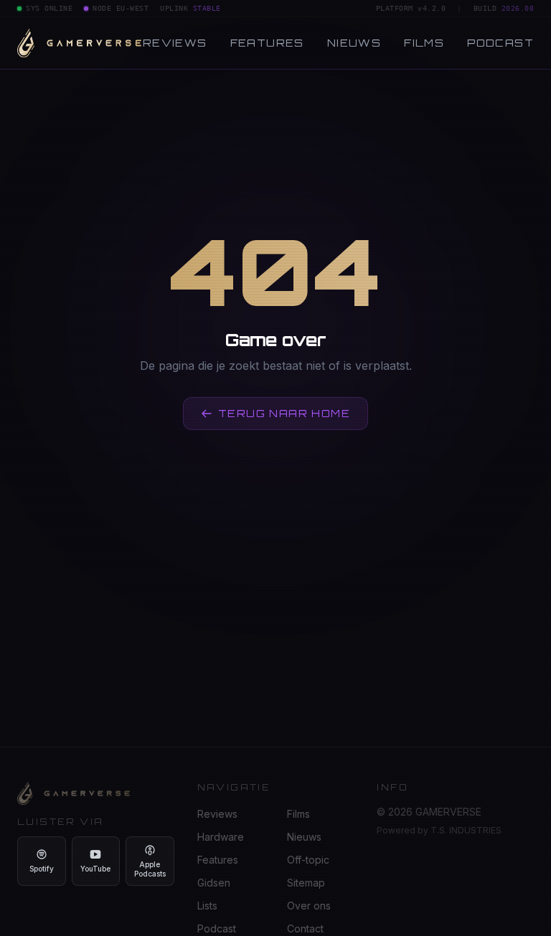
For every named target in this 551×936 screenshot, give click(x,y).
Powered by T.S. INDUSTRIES (439, 830)
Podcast (500, 43)
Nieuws (354, 43)
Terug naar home (284, 413)
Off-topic (308, 860)
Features (267, 43)
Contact (305, 928)
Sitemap (306, 883)
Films (424, 43)
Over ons (309, 905)
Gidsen (213, 883)
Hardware (220, 837)
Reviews (175, 43)
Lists (207, 905)
